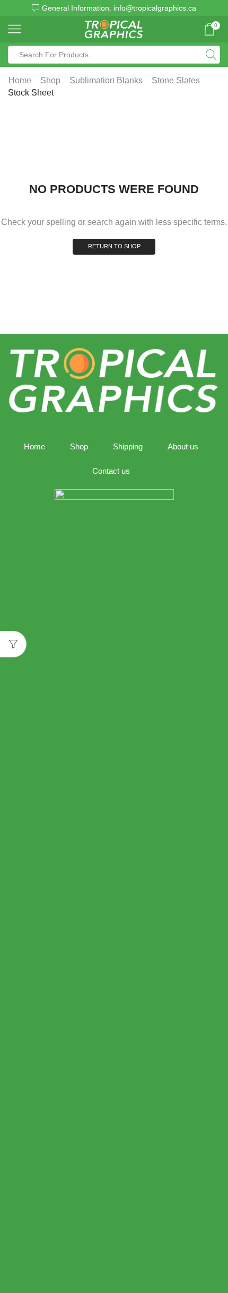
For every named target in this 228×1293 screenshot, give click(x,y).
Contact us (111, 471)
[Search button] (211, 54)
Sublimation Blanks (106, 80)
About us (183, 446)
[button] (12, 8)
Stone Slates (176, 80)
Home (19, 80)
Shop (50, 80)
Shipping (128, 446)
